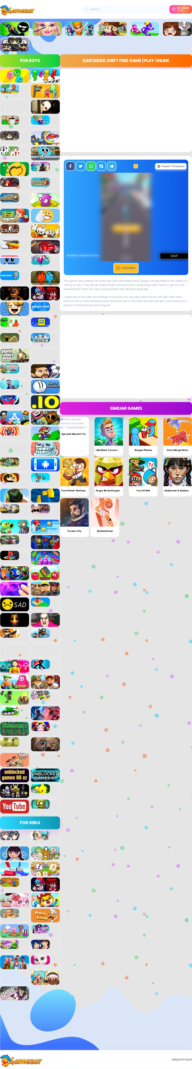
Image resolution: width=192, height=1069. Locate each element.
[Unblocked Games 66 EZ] (14, 780)
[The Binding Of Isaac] (45, 749)
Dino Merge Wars (177, 450)
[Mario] (45, 438)
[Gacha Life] (14, 905)
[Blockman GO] (40, 122)
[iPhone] (45, 423)
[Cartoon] (45, 158)
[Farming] (9, 885)
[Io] (45, 407)
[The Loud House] (14, 765)
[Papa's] (45, 920)
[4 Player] (45, 80)
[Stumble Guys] (14, 687)
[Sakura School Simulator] (40, 947)
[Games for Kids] (45, 905)
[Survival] (14, 702)
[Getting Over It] (9, 340)
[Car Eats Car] (45, 143)
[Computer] (14, 220)
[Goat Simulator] (40, 340)
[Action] (79, 34)
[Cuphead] (45, 236)
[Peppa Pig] (14, 936)
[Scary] (14, 625)
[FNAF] (14, 298)
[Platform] (45, 531)
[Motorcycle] (40, 480)
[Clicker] (45, 205)
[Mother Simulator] (9, 916)
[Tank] (9, 713)
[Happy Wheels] (9, 371)
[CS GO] (9, 231)
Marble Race (105, 531)
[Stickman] (40, 667)
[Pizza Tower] (40, 511)
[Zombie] (40, 807)
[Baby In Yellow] (45, 112)
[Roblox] (45, 594)
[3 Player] (14, 80)
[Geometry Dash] (40, 325)
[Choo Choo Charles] (9, 185)
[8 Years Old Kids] (9, 91)
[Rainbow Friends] (14, 578)
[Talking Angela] (40, 962)
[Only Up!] (9, 511)
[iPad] (14, 423)
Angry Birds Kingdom (109, 490)
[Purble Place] (9, 947)
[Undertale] (14, 796)
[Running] (144, 34)
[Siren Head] (40, 636)
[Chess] (40, 169)
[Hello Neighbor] (9, 387)
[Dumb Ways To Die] (9, 262)
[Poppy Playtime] (45, 547)
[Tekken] (45, 718)
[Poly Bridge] (9, 542)
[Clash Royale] (9, 200)
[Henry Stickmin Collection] (45, 391)
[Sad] (14, 609)
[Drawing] (14, 874)
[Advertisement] (30, 1026)
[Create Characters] (14, 858)
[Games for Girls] (47, 34)
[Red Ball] (45, 578)
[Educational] (45, 874)
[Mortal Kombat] (9, 480)
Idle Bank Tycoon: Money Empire (116, 450)
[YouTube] (14, 811)
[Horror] (177, 34)
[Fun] (14, 314)
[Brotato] (9, 138)
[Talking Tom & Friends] (40, 698)
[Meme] (45, 454)
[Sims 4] (14, 967)
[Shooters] (9, 636)
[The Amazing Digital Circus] (40, 729)
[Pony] (40, 931)
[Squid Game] (14, 671)
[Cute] (45, 858)
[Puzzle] (45, 562)
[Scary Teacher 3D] (45, 625)
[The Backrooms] (9, 744)
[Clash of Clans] (40, 185)
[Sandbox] (40, 604)
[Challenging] (14, 174)
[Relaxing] (14, 594)
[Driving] (45, 251)
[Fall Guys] (40, 262)
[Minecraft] (9, 464)
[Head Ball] (45, 376)
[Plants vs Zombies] (14, 531)
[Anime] (9, 838)
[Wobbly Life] (40, 791)
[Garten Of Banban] (9, 325)
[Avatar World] (40, 838)
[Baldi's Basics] (9, 122)
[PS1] (9, 558)
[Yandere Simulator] (14, 998)
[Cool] (45, 220)
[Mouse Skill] (14, 500)
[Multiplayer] (14, 49)
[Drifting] (9, 247)
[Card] (9, 153)
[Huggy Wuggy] (9, 402)
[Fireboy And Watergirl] (45, 283)
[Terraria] (14, 734)
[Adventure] (112, 34)
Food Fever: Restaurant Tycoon (80, 490)
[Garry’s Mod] (40, 309)
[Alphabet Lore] (45, 96)
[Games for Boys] (14, 34)
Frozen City (75, 531)
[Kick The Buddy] (9, 433)
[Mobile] (45, 469)
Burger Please (143, 450)
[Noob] (45, 500)
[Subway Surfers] (45, 687)
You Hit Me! (143, 490)
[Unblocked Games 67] (45, 780)
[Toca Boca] (45, 983)
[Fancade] (9, 278)
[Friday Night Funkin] (45, 298)
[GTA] (14, 360)
